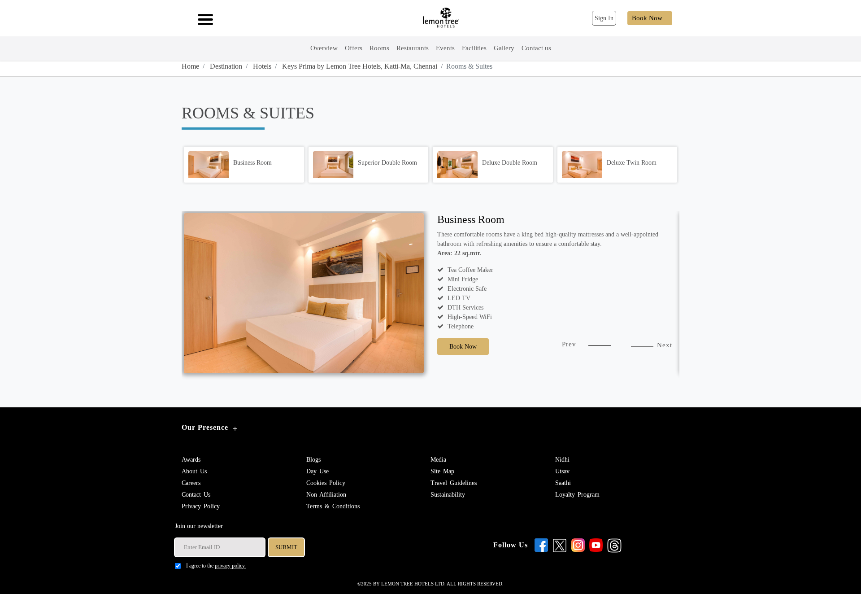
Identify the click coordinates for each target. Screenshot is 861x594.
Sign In (604, 18)
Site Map (442, 471)
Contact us (196, 494)
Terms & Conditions (333, 506)
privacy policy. (230, 566)
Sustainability (447, 494)
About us (194, 471)
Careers (191, 483)
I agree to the (216, 566)
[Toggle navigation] (203, 18)
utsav (562, 471)
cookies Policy (325, 483)
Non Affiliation (326, 494)
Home (190, 66)
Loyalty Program (577, 494)
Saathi (563, 483)
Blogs (313, 459)
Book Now (647, 18)
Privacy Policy (201, 506)
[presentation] (569, 349)
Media (438, 459)
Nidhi (562, 459)
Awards (191, 459)
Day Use (317, 471)
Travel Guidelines (453, 483)
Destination (225, 66)
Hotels (261, 66)
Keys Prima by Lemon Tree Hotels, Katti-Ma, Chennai (358, 66)
